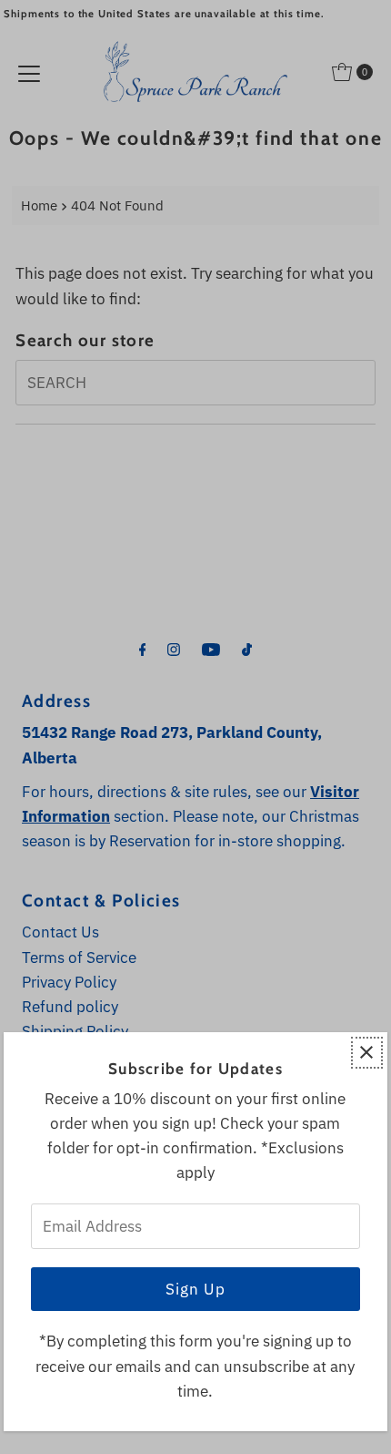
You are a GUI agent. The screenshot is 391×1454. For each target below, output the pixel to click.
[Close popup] (367, 1053)
